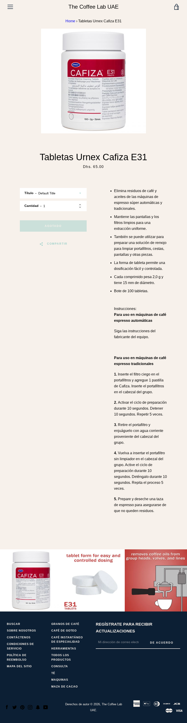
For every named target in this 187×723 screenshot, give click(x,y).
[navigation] (10, 7)
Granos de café (65, 624)
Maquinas (59, 679)
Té (53, 673)
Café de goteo (64, 630)
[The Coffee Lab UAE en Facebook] (7, 707)
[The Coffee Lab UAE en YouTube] (45, 707)
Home (70, 21)
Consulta (59, 666)
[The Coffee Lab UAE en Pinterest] (22, 707)
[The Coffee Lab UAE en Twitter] (14, 707)
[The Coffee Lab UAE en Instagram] (30, 707)
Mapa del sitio (19, 666)
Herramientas (63, 648)
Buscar (13, 624)
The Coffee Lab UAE (93, 7)
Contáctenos (19, 637)
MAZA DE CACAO (64, 686)
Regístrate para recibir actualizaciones (124, 628)
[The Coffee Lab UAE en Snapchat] (38, 707)
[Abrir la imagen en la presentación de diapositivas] (93, 81)
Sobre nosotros (21, 630)
